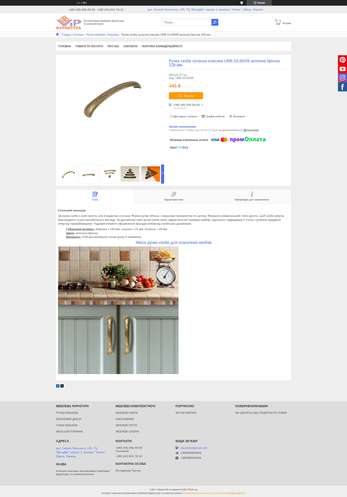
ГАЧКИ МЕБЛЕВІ (67, 425)
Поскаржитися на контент (198, 493)
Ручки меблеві (96, 34)
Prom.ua (192, 489)
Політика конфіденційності (162, 46)
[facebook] (57, 386)
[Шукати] (214, 22)
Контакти (130, 46)
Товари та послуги (89, 46)
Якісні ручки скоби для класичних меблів (173, 242)
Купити (188, 95)
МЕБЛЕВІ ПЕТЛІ (126, 425)
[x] (62, 386)
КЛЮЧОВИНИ (125, 419)
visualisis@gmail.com (193, 447)
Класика (113, 34)
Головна (64, 46)
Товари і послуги (73, 34)
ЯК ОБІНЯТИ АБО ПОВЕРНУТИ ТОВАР (261, 412)
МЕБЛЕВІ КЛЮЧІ (127, 412)
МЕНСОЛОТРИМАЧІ (69, 431)
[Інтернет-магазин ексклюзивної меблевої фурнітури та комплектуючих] (68, 22)
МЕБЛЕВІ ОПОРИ (127, 431)
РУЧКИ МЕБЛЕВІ (67, 412)
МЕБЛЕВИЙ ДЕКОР (69, 419)
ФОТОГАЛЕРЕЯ (186, 412)
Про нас (113, 46)
